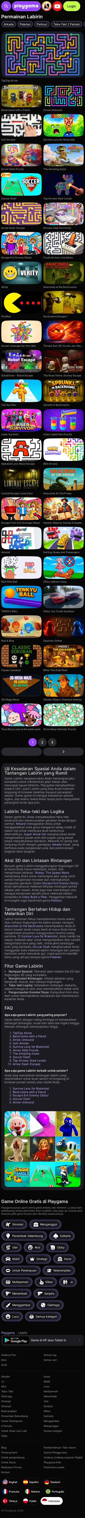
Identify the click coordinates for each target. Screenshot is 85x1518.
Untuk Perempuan (11, 1421)
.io (2, 1381)
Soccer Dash (41, 946)
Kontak (5, 1472)
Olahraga (6, 1396)
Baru (4, 1359)
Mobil (47, 1381)
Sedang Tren (8, 1354)
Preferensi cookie (54, 1467)
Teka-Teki (7, 1391)
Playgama (8, 1332)
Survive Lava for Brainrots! (39, 936)
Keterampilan (9, 1411)
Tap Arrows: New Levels (29, 1060)
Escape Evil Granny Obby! (60, 883)
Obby (4, 1435)
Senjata (48, 1406)
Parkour (56, 900)
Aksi (3, 1386)
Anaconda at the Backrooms (24, 926)
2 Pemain (6, 1425)
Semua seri (50, 1359)
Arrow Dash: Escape (26, 1064)
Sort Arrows (21, 1043)
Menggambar (51, 1421)
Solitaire (48, 1416)
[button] (42, 1340)
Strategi (6, 1401)
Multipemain (51, 1391)
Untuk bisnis (8, 1462)
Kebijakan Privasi (11, 1467)
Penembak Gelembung (14, 1416)
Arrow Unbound (23, 1039)
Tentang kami (9, 1452)
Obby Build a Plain (34, 897)
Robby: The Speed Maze (52, 872)
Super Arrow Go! (35, 834)
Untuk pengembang (12, 1457)
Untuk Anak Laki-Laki (14, 1430)
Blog (3, 1447)
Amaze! (21, 823)
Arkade (57, 844)
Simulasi (6, 1406)
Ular (46, 1401)
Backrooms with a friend (29, 1036)
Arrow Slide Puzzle (25, 1050)
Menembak (50, 1396)
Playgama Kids (52, 1462)
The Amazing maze (26, 1053)
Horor (47, 1376)
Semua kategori (53, 1430)
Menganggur (51, 1425)
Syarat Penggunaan (55, 1452)
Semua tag (50, 1354)
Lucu (47, 1386)
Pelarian (55, 957)
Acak (4, 1364)
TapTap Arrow (22, 1033)
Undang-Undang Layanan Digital (63, 1457)
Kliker (47, 1411)
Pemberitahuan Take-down (60, 1447)
